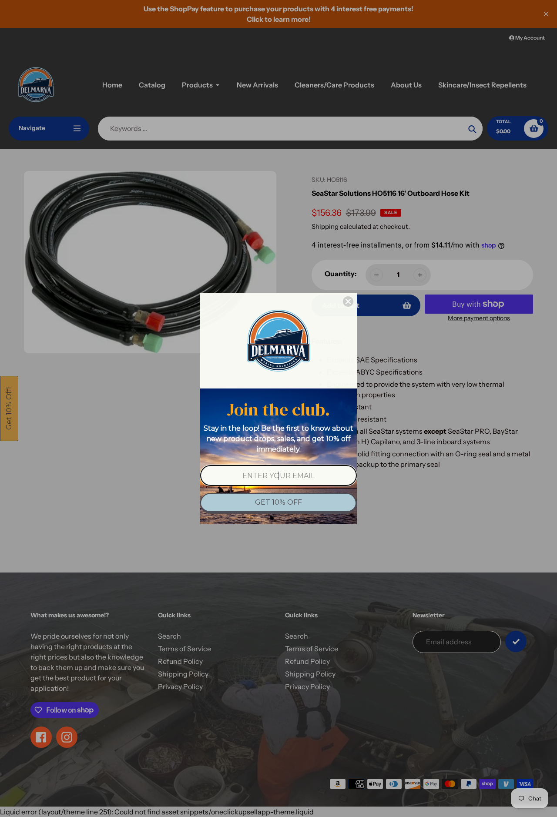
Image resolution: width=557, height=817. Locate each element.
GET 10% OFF (278, 502)
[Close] (348, 301)
